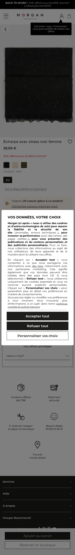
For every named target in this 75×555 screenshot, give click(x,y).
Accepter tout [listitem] (37, 316)
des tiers (37, 265)
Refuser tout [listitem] (37, 326)
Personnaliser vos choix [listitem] (38, 336)
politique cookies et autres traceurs (38, 305)
